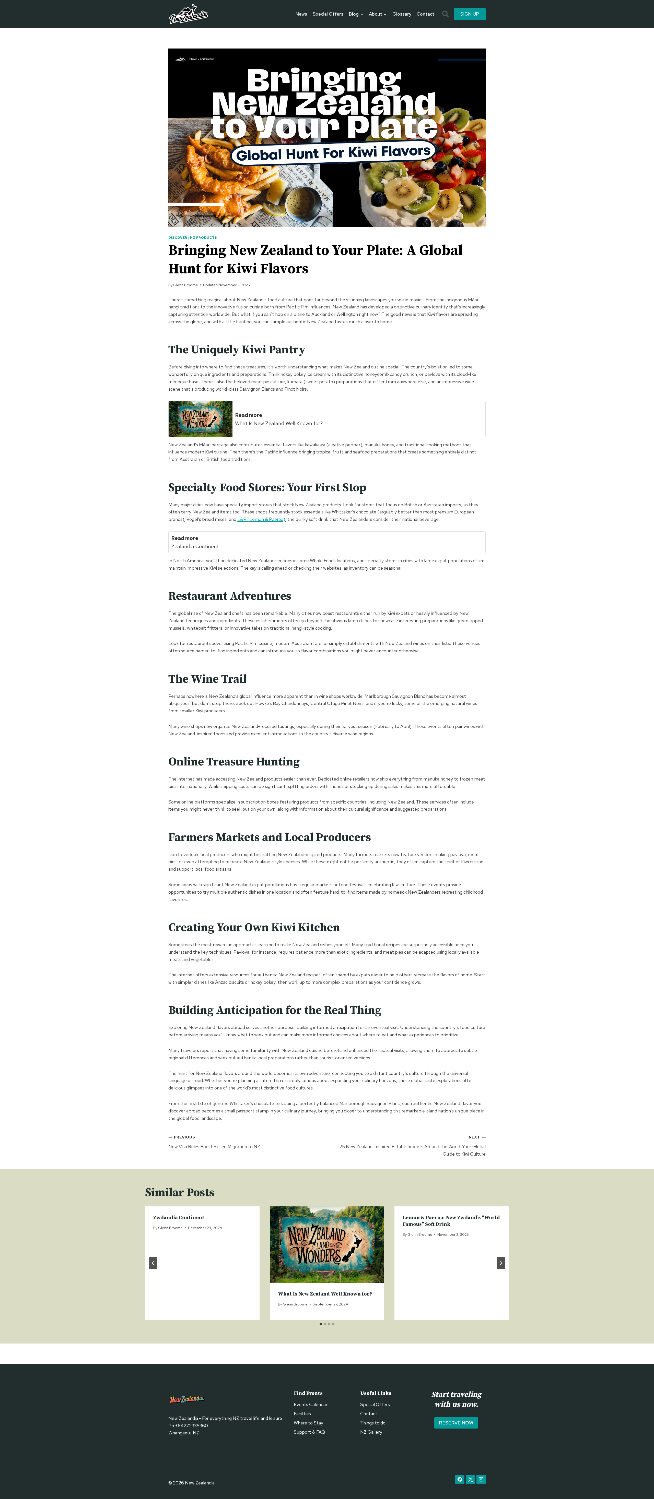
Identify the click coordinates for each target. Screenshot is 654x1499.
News (301, 14)
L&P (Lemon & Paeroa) (261, 519)
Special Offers (328, 14)
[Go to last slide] (153, 1263)
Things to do (373, 1423)
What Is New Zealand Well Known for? (325, 1294)
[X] (470, 1479)
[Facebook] (459, 1479)
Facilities (302, 1414)
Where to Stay (308, 1423)
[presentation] (327, 1244)
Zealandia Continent (178, 1218)
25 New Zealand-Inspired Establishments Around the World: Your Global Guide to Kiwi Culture (413, 1146)
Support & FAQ (309, 1432)
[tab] (321, 1324)
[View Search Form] (445, 14)
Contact (425, 14)
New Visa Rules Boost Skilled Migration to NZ (214, 1142)
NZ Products (203, 237)
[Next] (501, 1263)
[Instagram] (481, 1479)
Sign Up (469, 14)
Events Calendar (311, 1404)
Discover (177, 237)
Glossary (401, 14)
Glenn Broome (185, 284)
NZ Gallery (371, 1432)
